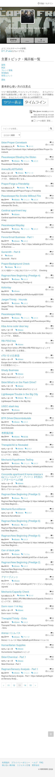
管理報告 (5, 72)
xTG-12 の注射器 (10, 355)
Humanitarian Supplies (13, 645)
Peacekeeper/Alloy (11, 314)
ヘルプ (35, 762)
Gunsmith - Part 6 (10, 251)
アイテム (26, 554)
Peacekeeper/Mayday (12, 225)
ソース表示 (41, 120)
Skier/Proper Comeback (14, 142)
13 (19, 685)
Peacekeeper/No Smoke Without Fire (21, 195)
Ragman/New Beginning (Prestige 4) (20, 275)
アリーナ (30, 173)
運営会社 (35, 765)
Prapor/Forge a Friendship (15, 183)
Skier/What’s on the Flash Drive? (18, 382)
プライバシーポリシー (20, 762)
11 (8, 685)
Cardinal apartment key (13, 210)
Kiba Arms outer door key (14, 326)
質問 (3, 64)
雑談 (3, 67)
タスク (30, 146)
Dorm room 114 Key (12, 606)
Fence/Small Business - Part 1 (17, 237)
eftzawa (22, 146)
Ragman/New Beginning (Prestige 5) (20, 535)
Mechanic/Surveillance (13, 509)
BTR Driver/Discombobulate (16, 418)
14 (25, 685)
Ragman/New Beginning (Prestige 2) (20, 562)
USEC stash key (10, 406)
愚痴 (3, 79)
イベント (26, 161)
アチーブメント (9, 577)
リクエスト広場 (23, 765)
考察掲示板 (7, 432)
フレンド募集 (7, 70)
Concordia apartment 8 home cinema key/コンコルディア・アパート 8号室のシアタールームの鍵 (22, 476)
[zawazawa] (12, 3)
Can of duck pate (10, 550)
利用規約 (5, 762)
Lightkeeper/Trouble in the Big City (19, 394)
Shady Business (10, 370)
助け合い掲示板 (8, 765)
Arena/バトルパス (10, 633)
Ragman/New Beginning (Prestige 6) (20, 520)
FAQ (41, 762)
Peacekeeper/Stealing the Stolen (18, 157)
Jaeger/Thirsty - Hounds (14, 299)
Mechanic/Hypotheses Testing (17, 459)
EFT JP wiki (6, 51)
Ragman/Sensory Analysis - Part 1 (19, 669)
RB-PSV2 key (8, 340)
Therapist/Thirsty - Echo (14, 618)
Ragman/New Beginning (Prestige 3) (20, 494)
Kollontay (6, 287)
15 (30, 685)
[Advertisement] (27, 726)
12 (14, 685)
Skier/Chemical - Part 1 (13, 657)
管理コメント (7, 75)
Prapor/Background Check (15, 263)
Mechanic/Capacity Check (15, 591)
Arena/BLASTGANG (12, 169)
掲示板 (25, 436)
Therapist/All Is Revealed (14, 444)
